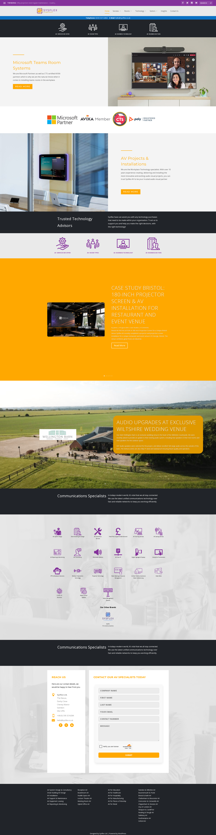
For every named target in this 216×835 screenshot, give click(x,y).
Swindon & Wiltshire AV (146, 790)
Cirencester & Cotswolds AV (148, 801)
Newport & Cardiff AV (146, 810)
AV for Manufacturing (116, 798)
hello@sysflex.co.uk (122, 18)
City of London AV (145, 807)
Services (116, 11)
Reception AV (82, 790)
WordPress (122, 833)
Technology (139, 11)
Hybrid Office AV (83, 804)
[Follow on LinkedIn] (72, 725)
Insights (164, 11)
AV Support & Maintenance (57, 798)
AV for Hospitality (114, 795)
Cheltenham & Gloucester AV (149, 798)
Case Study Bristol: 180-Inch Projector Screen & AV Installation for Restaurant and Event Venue (138, 304)
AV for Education (114, 790)
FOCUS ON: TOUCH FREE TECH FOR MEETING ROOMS (37, 3)
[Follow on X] (66, 725)
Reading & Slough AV (146, 812)
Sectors (152, 11)
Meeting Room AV (84, 801)
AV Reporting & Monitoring (57, 804)
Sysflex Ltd (103, 833)
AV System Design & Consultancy (59, 790)
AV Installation (52, 795)
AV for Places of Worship (117, 801)
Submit (128, 755)
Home (107, 11)
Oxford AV (142, 821)
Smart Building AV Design (56, 793)
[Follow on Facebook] (60, 725)
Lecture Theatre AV (85, 798)
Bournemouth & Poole (146, 793)
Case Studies (134, 328)
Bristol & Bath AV (144, 795)
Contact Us (174, 11)
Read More (22, 86)
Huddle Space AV (84, 795)
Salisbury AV (142, 815)
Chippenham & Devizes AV (148, 804)
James (115, 328)
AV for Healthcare (114, 793)
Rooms (127, 11)
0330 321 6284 (101, 18)
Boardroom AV (83, 793)
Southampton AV (144, 818)
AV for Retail (112, 804)
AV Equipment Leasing (55, 801)
